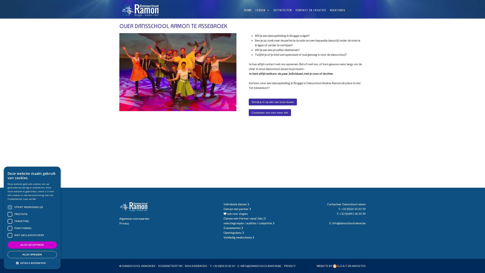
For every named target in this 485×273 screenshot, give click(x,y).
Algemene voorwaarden (134, 218)
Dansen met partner (236, 209)
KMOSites (359, 266)
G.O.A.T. (342, 266)
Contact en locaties (311, 10)
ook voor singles (237, 213)
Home (248, 10)
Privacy (124, 223)
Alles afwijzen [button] (32, 254)
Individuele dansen (235, 204)
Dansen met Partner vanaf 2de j (244, 218)
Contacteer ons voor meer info (270, 112)
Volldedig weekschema (238, 237)
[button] (32, 263)
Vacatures (337, 10)
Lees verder (29, 199)
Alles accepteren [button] (32, 244)
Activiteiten (283, 10)
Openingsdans (233, 232)
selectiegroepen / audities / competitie (248, 223)
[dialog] (32, 218)
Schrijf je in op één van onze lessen (273, 102)
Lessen (260, 10)
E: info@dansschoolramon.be (347, 223)
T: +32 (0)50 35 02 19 (352, 209)
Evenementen (232, 228)
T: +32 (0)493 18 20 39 (351, 213)
